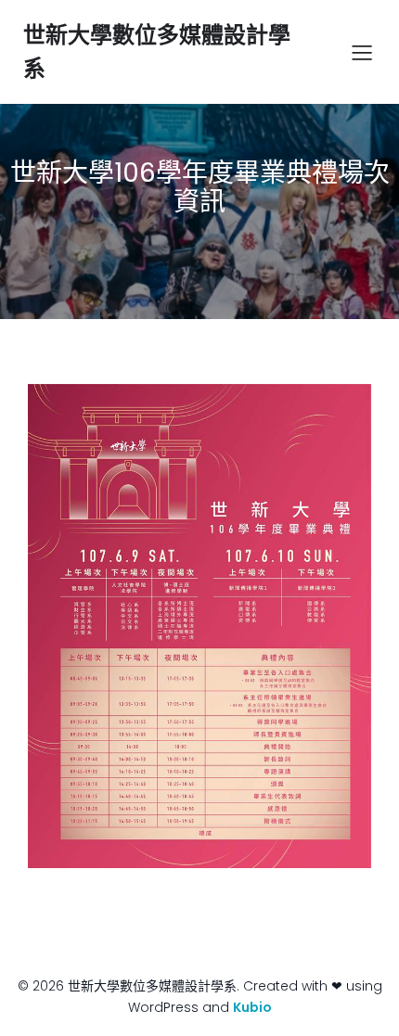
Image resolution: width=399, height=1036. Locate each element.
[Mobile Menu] (362, 52)
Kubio (252, 1007)
